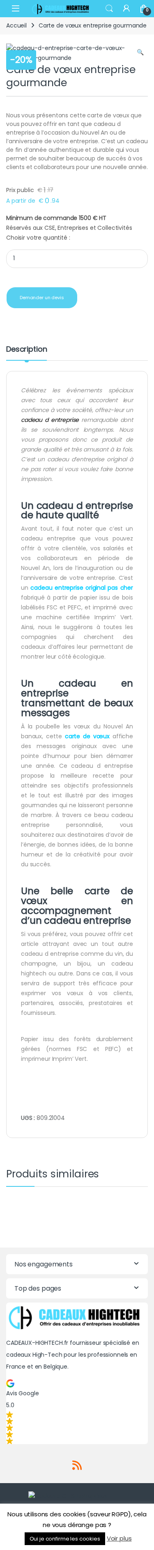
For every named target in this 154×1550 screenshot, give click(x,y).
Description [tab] (26, 350)
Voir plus (119, 1538)
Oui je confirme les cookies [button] (65, 1539)
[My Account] (126, 8)
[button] (140, 52)
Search (109, 8)
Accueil (16, 25)
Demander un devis (42, 297)
